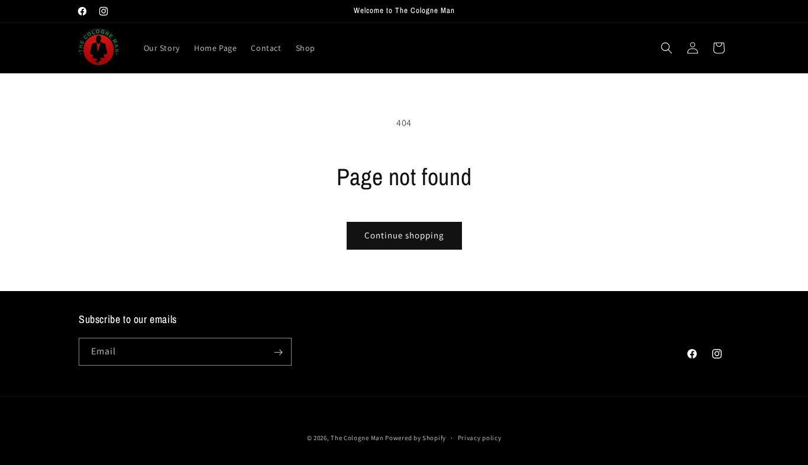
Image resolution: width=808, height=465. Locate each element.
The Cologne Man (357, 438)
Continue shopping (404, 235)
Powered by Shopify (415, 438)
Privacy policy (480, 437)
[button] (667, 48)
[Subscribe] (278, 352)
